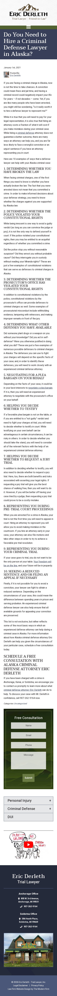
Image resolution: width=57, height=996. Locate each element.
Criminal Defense (21, 808)
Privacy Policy (37, 985)
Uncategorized (20, 703)
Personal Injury (20, 800)
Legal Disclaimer (20, 985)
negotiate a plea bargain (40, 388)
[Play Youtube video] (28, 844)
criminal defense (25, 133)
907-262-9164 (30, 906)
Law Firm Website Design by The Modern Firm (28, 989)
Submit (28, 778)
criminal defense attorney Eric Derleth (23, 690)
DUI (10, 817)
